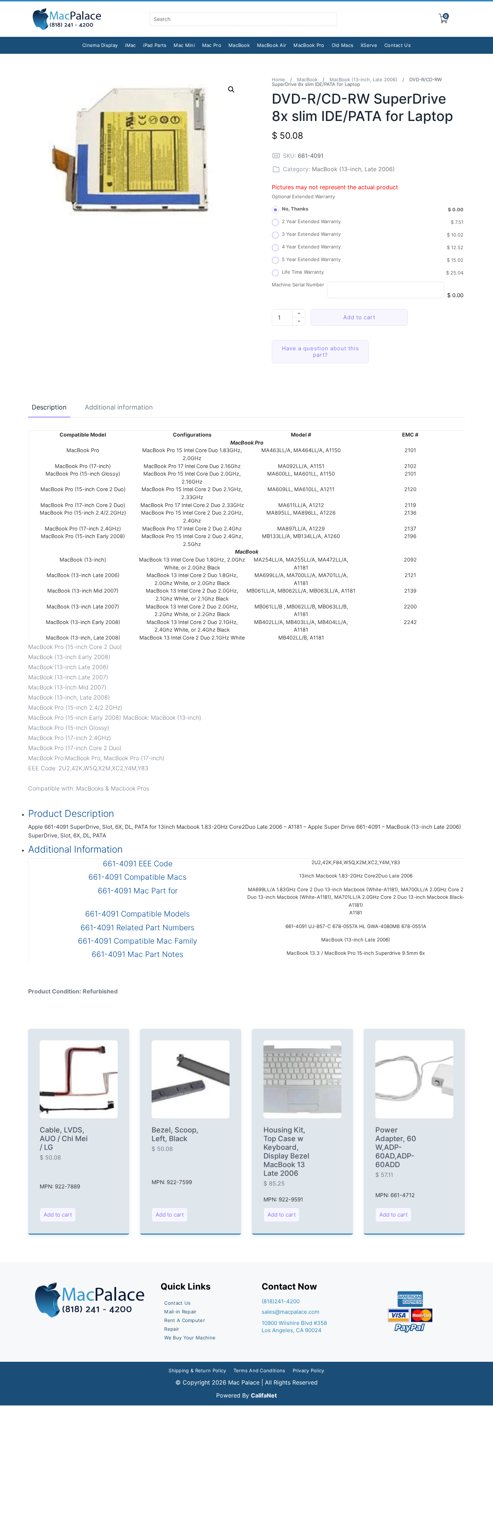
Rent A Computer (184, 1320)
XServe (369, 45)
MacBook (239, 45)
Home (278, 79)
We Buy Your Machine (189, 1337)
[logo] (67, 19)
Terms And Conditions (259, 1370)
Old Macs (342, 45)
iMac (130, 45)
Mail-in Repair (180, 1311)
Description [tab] (49, 407)
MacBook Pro (308, 45)
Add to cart (359, 317)
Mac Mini (184, 45)
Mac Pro (211, 45)
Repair (171, 1329)
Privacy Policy (308, 1370)
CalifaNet (264, 1395)
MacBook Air (271, 45)
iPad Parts (154, 45)
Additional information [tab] (119, 407)
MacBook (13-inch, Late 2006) (363, 79)
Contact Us (397, 45)
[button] (231, 89)
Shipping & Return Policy (197, 1370)
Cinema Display (100, 45)
